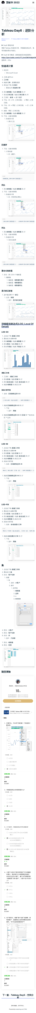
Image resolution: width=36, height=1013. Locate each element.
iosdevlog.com (20, 1009)
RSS (26, 1009)
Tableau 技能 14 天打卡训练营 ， (21, 39)
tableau (4, 40)
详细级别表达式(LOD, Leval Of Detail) (18, 325)
